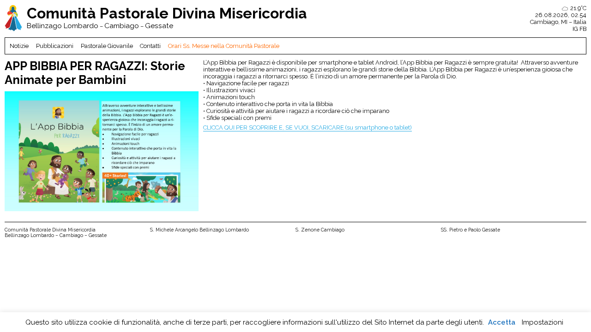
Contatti (150, 45)
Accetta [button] (501, 322)
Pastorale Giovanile (107, 45)
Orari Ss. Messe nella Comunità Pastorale (223, 45)
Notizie (19, 45)
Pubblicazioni (54, 45)
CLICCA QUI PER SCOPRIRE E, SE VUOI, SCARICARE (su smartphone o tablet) (307, 127)
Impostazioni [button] (542, 322)
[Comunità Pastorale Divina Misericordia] (13, 19)
